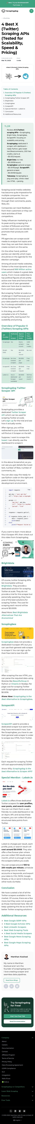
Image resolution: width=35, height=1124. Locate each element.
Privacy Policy (7, 1062)
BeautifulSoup (20, 681)
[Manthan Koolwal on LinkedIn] (11, 986)
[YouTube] (24, 1111)
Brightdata (6, 586)
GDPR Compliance (9, 1068)
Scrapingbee (7, 642)
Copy (29, 489)
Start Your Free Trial (17, 1016)
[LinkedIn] (15, 1111)
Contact (5, 1051)
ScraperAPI (6, 724)
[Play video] (17, 549)
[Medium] (19, 1111)
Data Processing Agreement (12, 1065)
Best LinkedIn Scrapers (15, 927)
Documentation (8, 1048)
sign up (10, 421)
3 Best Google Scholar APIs (17, 924)
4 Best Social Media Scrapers (18, 933)
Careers (4, 1045)
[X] (11, 1111)
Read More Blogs (12, 980)
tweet (4, 440)
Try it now (16, 5)
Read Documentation (17, 1021)
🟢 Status (5, 1082)
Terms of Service (8, 1058)
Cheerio (15, 684)
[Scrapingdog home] (9, 10)
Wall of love (6, 1078)
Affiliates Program (8, 1055)
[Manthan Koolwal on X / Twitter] (6, 986)
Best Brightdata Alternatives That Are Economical (14, 615)
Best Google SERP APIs (15, 921)
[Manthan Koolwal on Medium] (17, 986)
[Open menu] (31, 11)
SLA (3, 1072)
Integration (6, 1075)
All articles (6, 18)
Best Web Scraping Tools (16, 930)
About (4, 1041)
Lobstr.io (5, 800)
